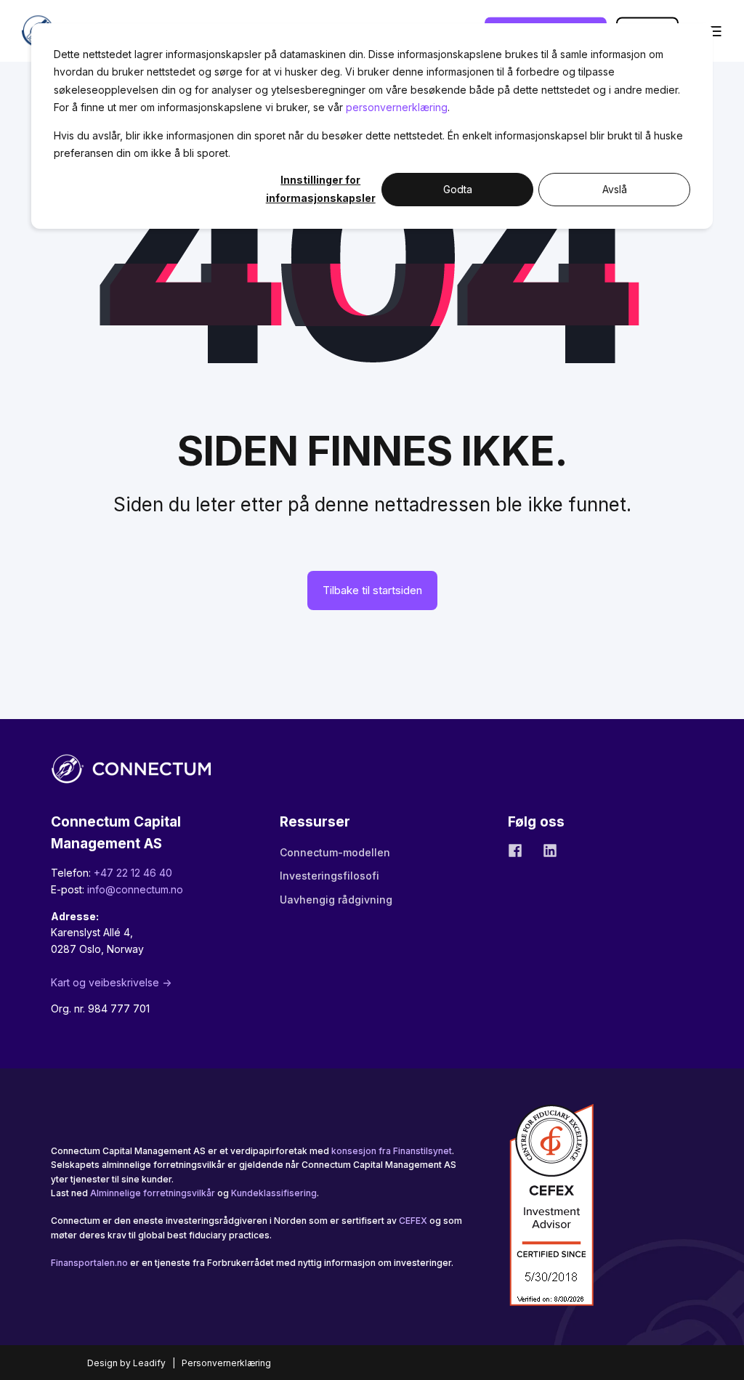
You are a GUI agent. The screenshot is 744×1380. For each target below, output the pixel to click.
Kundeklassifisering (274, 1193)
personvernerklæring (397, 107)
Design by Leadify (126, 1362)
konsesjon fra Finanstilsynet (391, 1150)
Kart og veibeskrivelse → (111, 982)
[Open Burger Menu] (714, 31)
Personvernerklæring (226, 1362)
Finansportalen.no (89, 1262)
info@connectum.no (135, 889)
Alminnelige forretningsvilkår (152, 1193)
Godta (457, 189)
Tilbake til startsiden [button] (372, 590)
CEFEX (413, 1220)
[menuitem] (335, 852)
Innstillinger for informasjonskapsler (321, 189)
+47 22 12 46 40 (133, 872)
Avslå (614, 189)
